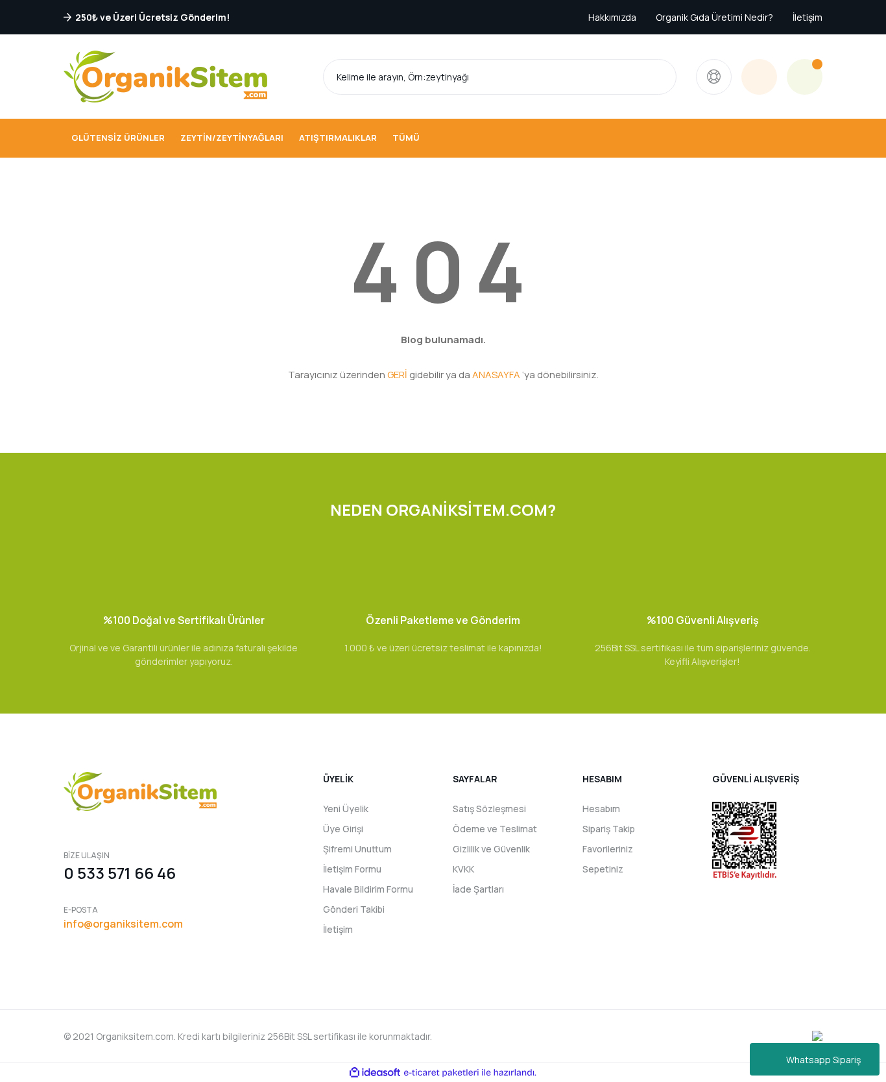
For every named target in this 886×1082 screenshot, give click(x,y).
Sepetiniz (602, 869)
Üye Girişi (343, 829)
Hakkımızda (612, 17)
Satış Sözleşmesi (489, 808)
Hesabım (601, 808)
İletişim (807, 17)
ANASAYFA (496, 374)
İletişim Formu (352, 869)
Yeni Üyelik (345, 808)
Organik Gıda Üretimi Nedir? (714, 17)
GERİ (397, 374)
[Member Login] (759, 77)
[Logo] (165, 76)
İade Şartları (478, 889)
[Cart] (804, 77)
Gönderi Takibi (354, 909)
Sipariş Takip (608, 829)
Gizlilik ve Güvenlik (491, 849)
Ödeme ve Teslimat (495, 829)
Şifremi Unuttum (357, 849)
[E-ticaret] (441, 1072)
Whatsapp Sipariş (823, 1059)
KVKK (463, 869)
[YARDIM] (714, 77)
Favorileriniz (607, 849)
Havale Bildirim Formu (368, 889)
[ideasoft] (375, 1072)
